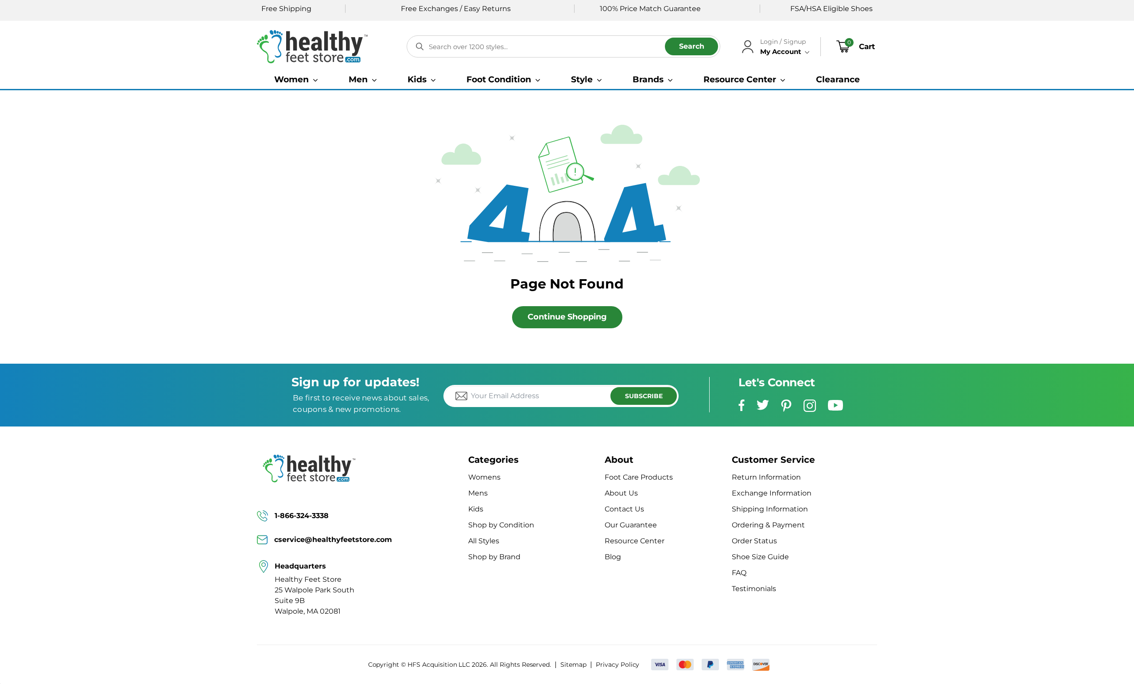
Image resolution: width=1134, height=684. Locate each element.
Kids (475, 509)
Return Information (766, 477)
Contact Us (624, 509)
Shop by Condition (501, 525)
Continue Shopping (567, 317)
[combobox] (563, 46)
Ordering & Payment (768, 525)
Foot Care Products (639, 477)
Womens (484, 477)
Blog (613, 557)
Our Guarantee (631, 525)
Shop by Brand (494, 557)
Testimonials (754, 588)
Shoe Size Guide (760, 557)
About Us (621, 493)
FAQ (739, 573)
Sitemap (573, 665)
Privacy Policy (617, 665)
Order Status (754, 541)
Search (691, 46)
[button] (296, 79)
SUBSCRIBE (644, 396)
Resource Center (634, 541)
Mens (478, 493)
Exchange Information (772, 493)
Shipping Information (770, 509)
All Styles (483, 541)
